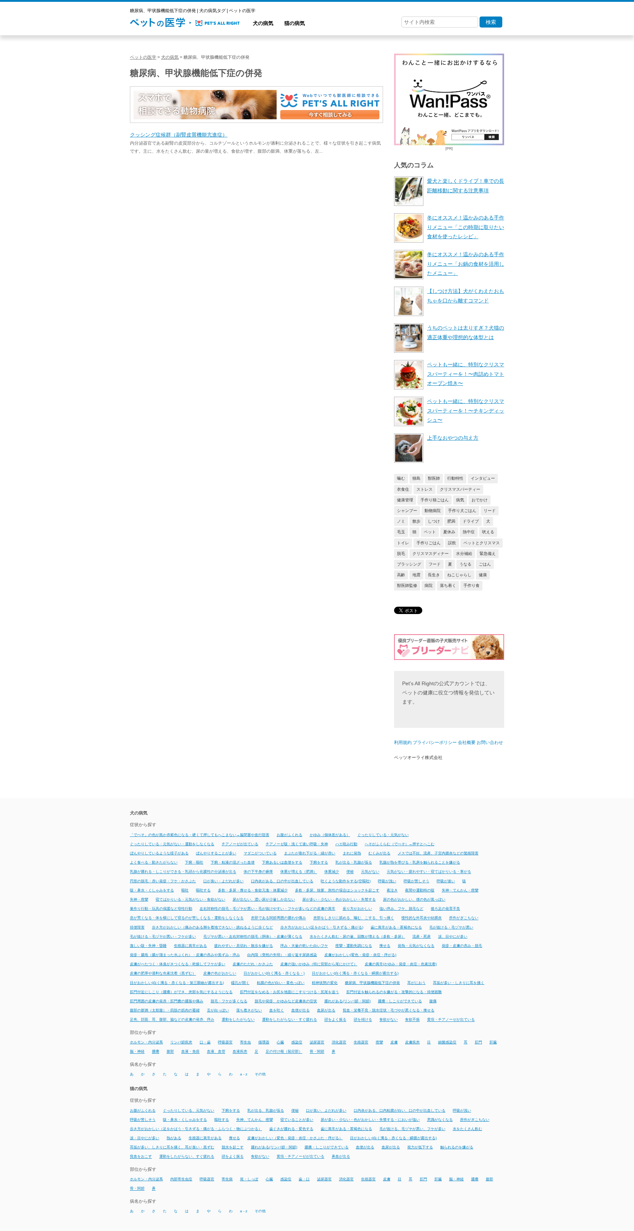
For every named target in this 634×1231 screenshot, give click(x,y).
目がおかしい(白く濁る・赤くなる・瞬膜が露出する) (355, 974)
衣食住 (403, 489)
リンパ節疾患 (181, 1042)
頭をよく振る (335, 1020)
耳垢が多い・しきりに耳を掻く (458, 983)
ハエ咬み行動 (346, 844)
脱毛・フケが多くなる (229, 1001)
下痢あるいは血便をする (282, 862)
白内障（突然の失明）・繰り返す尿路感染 (282, 955)
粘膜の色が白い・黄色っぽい (281, 983)
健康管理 (405, 500)
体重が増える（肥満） (298, 872)
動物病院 (433, 510)
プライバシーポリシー (435, 742)
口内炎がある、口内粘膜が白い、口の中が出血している (399, 1110)
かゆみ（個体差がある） (330, 835)
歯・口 (304, 1179)
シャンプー (407, 510)
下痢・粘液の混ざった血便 (233, 862)
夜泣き (392, 890)
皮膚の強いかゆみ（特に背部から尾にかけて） (318, 964)
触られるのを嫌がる (456, 1147)
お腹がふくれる (289, 835)
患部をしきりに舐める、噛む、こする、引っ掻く (353, 918)
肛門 (478, 1042)
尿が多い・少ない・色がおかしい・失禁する (339, 899)
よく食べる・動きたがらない (154, 862)
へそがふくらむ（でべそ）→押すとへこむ (399, 844)
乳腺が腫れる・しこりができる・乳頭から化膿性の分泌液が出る (183, 872)
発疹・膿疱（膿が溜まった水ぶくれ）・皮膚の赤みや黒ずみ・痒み (185, 955)
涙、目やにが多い (452, 936)
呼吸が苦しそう (416, 881)
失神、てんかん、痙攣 (254, 1120)
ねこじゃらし (459, 575)
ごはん (485, 564)
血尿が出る (326, 1010)
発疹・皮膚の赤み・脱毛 (462, 946)
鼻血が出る (341, 1157)
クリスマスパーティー (460, 489)
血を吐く (276, 1010)
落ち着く (448, 585)
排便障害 (137, 927)
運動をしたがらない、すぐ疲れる (186, 1157)
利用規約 (403, 742)
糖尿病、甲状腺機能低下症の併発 (372, 983)
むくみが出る (379, 853)
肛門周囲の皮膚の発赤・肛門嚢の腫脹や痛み (166, 1001)
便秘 (350, 872)
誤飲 (452, 543)
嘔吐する (203, 890)
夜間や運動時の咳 (419, 890)
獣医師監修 (407, 585)
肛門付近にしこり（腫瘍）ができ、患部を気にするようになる (181, 992)
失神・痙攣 (139, 899)
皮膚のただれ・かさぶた (253, 964)
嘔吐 (185, 890)
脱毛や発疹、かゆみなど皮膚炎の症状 (286, 1001)
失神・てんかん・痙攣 (460, 890)
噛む (401, 478)
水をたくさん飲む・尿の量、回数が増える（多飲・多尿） (357, 936)
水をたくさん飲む (467, 1129)
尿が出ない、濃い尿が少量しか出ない (264, 899)
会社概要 (467, 742)
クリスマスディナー (430, 553)
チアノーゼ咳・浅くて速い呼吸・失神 (297, 844)
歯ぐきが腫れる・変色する (291, 1129)
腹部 (170, 1052)
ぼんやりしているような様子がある (159, 853)
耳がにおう (416, 983)
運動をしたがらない (238, 1020)
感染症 (296, 1042)
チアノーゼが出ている (240, 844)
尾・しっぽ (249, 1179)
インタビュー (483, 478)
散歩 (416, 521)
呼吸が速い (446, 881)
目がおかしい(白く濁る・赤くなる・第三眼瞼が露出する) (177, 983)
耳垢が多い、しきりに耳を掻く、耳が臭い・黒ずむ (172, 1147)
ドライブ (471, 521)
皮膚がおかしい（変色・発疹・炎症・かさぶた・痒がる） (295, 1138)
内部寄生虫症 (181, 1179)
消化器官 (339, 1042)
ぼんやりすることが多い (216, 853)
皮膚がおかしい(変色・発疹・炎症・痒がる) (360, 955)
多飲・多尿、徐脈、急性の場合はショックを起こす (337, 890)
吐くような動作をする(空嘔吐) (346, 881)
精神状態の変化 (325, 983)
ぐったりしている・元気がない (383, 835)
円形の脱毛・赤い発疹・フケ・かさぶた (163, 881)
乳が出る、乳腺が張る (265, 1110)
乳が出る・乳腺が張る (353, 862)
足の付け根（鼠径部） (284, 1052)
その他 (260, 1074)
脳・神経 (137, 1052)
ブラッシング (409, 564)
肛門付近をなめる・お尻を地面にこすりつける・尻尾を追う (289, 992)
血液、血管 (216, 1052)
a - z (243, 1074)
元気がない (370, 872)
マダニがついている (260, 853)
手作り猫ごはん (434, 500)
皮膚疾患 (412, 1042)
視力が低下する (420, 1147)
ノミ (401, 521)
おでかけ (479, 500)
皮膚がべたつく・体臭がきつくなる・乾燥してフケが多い (177, 964)
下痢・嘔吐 (194, 862)
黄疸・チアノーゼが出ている (451, 1020)
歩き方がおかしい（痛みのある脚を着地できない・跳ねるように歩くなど (212, 927)
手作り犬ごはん (462, 510)
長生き (434, 575)
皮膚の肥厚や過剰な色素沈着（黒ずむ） (163, 974)
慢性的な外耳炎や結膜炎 (421, 918)
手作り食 (471, 585)
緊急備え (488, 553)
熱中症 (469, 532)
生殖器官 (361, 1042)
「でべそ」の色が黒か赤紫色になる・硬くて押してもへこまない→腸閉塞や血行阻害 (199, 835)
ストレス (424, 489)
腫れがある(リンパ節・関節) (347, 1001)
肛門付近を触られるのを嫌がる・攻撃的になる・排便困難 (394, 992)
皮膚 (394, 1042)
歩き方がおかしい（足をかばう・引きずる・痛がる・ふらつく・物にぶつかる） (196, 1129)
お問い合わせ (490, 742)
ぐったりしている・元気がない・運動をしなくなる (172, 844)
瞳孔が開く (240, 983)
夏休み (449, 532)
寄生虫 (245, 1042)
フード (435, 564)
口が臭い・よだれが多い (223, 881)
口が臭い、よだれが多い (326, 1110)
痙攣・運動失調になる (353, 946)
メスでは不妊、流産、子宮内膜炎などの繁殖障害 (438, 853)
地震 (416, 575)
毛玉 (401, 532)
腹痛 (433, 1001)
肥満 (451, 521)
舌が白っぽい (218, 1010)
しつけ (434, 521)
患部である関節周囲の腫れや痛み (278, 918)
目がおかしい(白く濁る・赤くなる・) (274, 974)
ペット (430, 532)
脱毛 (401, 553)
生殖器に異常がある (190, 946)
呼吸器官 (225, 1042)
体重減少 (331, 872)
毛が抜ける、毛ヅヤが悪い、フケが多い (412, 1129)
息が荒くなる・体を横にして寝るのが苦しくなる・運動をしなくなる (187, 918)
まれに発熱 (352, 853)
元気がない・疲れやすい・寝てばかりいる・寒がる (429, 872)
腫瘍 (155, 1052)
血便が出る (300, 1010)
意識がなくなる (440, 1120)
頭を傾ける (363, 1020)
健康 (483, 575)
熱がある (174, 1138)
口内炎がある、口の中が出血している (282, 881)
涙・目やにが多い (144, 1138)
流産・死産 (421, 936)
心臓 (280, 1042)
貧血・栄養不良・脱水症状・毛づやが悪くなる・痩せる (388, 1010)
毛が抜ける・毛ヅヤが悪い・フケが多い (163, 936)
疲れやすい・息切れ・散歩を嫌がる (243, 946)
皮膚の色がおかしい (219, 974)
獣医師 (434, 478)
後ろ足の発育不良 (445, 909)
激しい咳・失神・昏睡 (148, 946)
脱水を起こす (233, 1147)
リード (490, 510)
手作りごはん (428, 543)
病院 (429, 585)
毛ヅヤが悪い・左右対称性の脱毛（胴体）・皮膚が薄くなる (252, 936)
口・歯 (205, 1042)
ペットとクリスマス (481, 543)
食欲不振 (412, 1020)
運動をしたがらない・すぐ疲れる (289, 1020)
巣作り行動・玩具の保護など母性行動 (161, 909)
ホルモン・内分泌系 (146, 1042)
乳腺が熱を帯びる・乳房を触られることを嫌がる (419, 862)
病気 (460, 500)
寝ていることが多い (296, 1120)
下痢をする (319, 862)
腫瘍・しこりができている (400, 1001)
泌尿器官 (317, 1042)
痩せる (384, 946)
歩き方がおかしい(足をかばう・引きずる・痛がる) (321, 927)
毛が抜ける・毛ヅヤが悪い (451, 927)
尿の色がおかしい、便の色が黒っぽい (414, 899)
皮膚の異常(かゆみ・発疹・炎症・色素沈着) (401, 964)
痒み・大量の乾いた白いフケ (304, 946)
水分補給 (464, 553)
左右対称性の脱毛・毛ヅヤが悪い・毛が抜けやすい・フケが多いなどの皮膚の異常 (267, 909)
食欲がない (388, 1020)
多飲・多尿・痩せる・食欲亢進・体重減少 (253, 890)
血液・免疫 (190, 1052)
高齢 (401, 575)
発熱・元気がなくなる (416, 946)
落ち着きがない (249, 1010)
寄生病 (227, 1179)
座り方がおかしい (357, 909)
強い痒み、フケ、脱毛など (401, 909)
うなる (465, 564)
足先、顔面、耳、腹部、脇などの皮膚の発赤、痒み (172, 1020)
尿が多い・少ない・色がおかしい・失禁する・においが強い (370, 1120)
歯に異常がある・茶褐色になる (396, 927)
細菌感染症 (447, 1042)
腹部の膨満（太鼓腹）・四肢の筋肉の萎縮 (165, 1010)
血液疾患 (240, 1052)
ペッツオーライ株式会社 (418, 757)
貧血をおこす (141, 1157)
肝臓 (493, 1042)
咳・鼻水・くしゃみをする (152, 890)
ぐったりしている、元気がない (188, 1110)
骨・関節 (317, 1052)
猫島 (416, 478)
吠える (488, 532)
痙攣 (379, 1042)
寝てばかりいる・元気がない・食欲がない (190, 899)
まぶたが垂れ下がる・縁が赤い (309, 853)
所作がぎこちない (463, 918)
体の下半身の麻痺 (258, 872)
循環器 (263, 1042)
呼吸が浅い (387, 881)
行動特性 (455, 478)
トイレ (403, 543)
